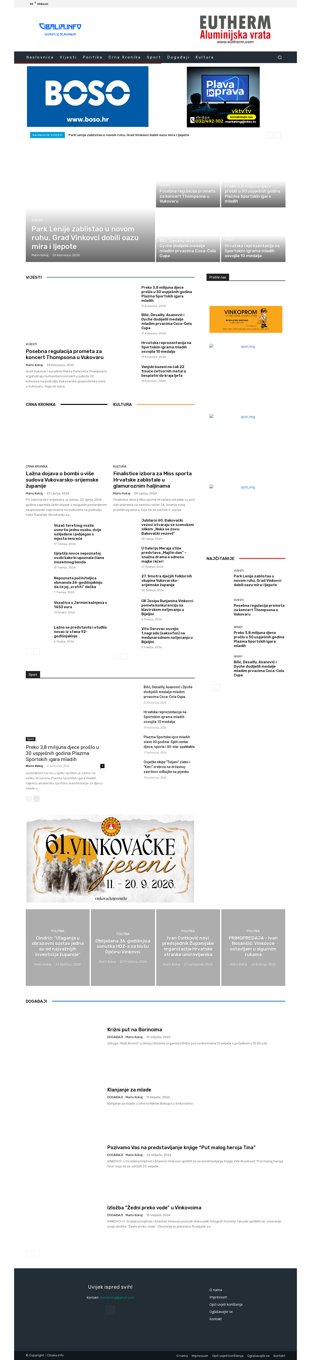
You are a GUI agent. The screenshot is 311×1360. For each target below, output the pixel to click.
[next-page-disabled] (37, 1253)
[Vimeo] (276, 4)
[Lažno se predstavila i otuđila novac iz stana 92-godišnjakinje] (38, 634)
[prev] (270, 135)
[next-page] (37, 651)
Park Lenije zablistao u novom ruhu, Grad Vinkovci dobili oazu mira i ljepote (129, 135)
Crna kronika (37, 466)
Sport (229, 180)
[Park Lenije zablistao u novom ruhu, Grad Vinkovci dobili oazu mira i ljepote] (90, 208)
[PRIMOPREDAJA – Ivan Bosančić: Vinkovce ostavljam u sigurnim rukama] (253, 947)
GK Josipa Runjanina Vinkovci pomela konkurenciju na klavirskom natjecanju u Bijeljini (167, 607)
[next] (278, 135)
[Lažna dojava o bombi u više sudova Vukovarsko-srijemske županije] (66, 436)
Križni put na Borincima (134, 1029)
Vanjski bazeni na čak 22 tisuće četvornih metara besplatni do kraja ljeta (163, 371)
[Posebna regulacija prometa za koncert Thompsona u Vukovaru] (188, 180)
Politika (57, 931)
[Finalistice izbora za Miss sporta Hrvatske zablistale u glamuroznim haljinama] (154, 436)
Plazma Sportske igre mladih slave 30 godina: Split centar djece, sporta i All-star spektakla (169, 742)
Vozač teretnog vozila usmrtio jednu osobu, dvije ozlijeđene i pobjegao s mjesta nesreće (77, 532)
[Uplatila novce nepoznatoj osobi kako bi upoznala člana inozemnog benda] (38, 560)
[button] (279, 57)
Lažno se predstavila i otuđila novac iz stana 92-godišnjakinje (80, 631)
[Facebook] (259, 4)
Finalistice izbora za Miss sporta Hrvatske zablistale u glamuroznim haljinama (152, 479)
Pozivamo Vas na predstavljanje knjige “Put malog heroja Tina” (181, 1147)
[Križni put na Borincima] (65, 1036)
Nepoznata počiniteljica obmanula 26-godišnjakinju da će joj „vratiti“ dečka (78, 582)
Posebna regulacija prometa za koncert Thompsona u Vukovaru (65, 354)
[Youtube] (282, 4)
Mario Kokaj (34, 365)
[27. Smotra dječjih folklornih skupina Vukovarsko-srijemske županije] (125, 583)
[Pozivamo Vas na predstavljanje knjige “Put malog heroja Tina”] (65, 1157)
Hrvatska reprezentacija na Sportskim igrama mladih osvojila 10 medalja (166, 347)
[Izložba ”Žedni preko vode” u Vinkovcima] (65, 1217)
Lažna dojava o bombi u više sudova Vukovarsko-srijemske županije (62, 479)
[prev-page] (29, 651)
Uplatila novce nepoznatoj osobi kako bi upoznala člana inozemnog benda (79, 557)
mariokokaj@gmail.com (117, 1297)
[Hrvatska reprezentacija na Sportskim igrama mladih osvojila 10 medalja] (253, 235)
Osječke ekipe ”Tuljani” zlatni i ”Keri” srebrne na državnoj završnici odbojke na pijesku (167, 767)
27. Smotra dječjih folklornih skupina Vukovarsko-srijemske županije (166, 580)
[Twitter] (271, 4)
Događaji (115, 1037)
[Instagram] (265, 4)
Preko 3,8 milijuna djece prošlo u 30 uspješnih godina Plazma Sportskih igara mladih (166, 294)
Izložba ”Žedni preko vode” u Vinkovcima (154, 1208)
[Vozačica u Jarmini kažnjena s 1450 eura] (38, 609)
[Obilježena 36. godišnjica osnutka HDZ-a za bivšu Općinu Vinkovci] (123, 947)
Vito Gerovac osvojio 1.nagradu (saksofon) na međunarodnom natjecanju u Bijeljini (167, 635)
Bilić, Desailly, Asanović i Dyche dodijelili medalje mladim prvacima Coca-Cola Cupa (166, 321)
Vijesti (37, 220)
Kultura (119, 466)
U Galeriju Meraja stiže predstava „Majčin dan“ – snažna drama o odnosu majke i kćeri (164, 555)
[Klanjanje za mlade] (65, 1096)
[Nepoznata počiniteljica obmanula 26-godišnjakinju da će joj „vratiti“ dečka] (38, 585)
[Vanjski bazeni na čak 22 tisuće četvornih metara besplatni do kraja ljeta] (125, 373)
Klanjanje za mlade (129, 1090)
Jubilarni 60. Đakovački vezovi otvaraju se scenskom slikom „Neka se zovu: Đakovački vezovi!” (167, 527)
